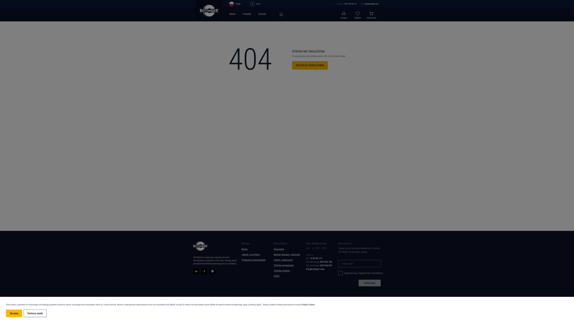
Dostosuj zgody (35, 313)
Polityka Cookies (308, 304)
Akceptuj (14, 313)
